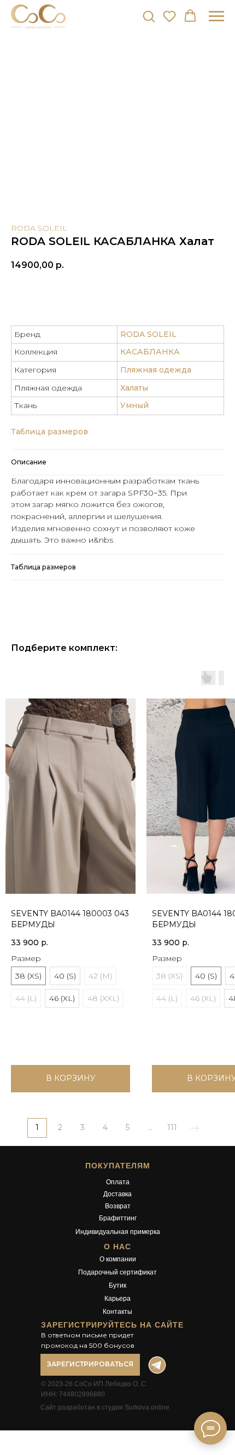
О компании (117, 1259)
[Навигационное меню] (216, 16)
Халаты (134, 388)
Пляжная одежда (155, 370)
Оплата (118, 1182)
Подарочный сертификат (117, 1272)
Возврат (118, 1206)
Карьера (117, 1298)
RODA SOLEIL (39, 228)
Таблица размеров (49, 431)
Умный (134, 405)
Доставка (117, 1194)
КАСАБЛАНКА (150, 352)
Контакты (117, 1312)
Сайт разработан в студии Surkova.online (104, 1407)
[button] (148, 15)
